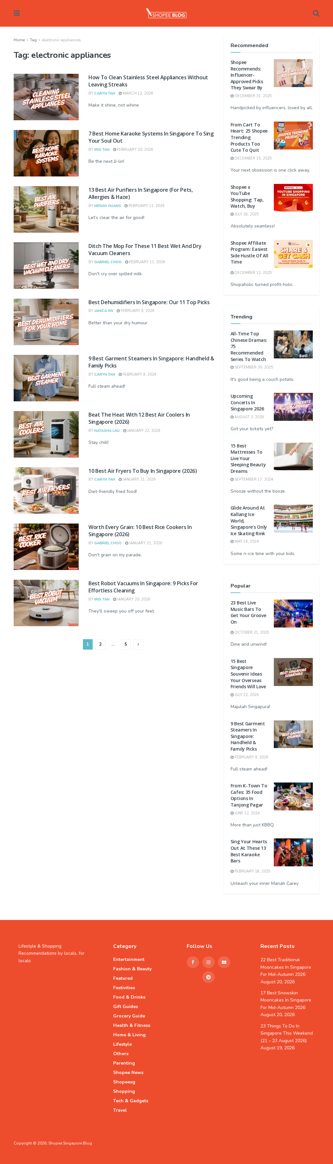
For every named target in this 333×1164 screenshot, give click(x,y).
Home (19, 40)
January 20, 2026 (133, 599)
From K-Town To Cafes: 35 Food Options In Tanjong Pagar (249, 795)
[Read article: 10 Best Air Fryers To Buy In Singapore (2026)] (46, 490)
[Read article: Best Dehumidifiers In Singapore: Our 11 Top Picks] (46, 322)
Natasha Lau (107, 430)
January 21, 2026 (139, 479)
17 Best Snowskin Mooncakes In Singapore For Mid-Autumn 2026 (285, 1000)
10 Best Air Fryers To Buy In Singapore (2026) (142, 470)
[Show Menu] (17, 13)
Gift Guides (125, 1006)
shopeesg (124, 1082)
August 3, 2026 (248, 417)
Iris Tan (102, 149)
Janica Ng (103, 310)
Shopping (124, 1091)
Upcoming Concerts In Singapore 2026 (247, 402)
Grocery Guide (129, 1016)
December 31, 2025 (252, 96)
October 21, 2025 (251, 632)
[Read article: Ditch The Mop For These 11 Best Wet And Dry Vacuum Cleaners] (46, 265)
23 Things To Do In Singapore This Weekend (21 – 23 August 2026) (286, 1033)
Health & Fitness (131, 1025)
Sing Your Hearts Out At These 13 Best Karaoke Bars (249, 851)
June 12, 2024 (246, 813)
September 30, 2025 (253, 367)
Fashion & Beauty (132, 969)
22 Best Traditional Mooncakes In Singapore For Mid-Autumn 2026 (285, 967)
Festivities (124, 988)
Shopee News (128, 1072)
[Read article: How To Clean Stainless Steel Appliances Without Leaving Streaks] (46, 97)
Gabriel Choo (108, 262)
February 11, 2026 (146, 262)
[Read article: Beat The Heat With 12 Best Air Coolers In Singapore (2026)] (46, 434)
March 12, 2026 (137, 93)
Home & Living (129, 1035)
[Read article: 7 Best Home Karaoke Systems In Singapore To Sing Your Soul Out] (46, 153)
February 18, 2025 (252, 871)
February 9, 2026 (137, 310)
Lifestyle (122, 1044)
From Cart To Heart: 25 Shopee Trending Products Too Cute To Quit (249, 137)
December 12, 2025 (252, 272)
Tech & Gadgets (130, 1101)
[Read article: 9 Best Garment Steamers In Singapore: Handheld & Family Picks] (46, 378)
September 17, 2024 (253, 479)
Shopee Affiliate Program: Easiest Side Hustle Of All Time (249, 252)
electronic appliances (61, 40)
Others (120, 1054)
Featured (123, 978)
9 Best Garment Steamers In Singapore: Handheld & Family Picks (248, 736)
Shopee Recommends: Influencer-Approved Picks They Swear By (247, 75)
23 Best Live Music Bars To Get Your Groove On (248, 612)
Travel (120, 1110)
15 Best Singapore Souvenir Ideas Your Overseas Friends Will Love (248, 674)
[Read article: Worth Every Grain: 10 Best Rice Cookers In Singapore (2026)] (46, 547)
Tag (33, 40)
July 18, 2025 (246, 214)
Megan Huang (107, 205)
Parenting (124, 1063)
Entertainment (128, 959)
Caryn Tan (104, 93)
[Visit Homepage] (166, 13)
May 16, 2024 (246, 541)
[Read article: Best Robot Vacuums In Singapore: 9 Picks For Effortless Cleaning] (46, 603)
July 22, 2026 (246, 694)
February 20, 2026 (134, 149)
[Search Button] (316, 13)
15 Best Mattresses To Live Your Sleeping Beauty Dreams (248, 458)
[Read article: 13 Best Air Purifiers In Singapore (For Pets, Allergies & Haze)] (46, 209)
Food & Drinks (129, 997)
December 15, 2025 (252, 158)
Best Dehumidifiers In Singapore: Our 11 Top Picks (148, 302)
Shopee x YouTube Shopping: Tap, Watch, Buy (247, 196)
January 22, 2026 (143, 430)
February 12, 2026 (146, 205)
